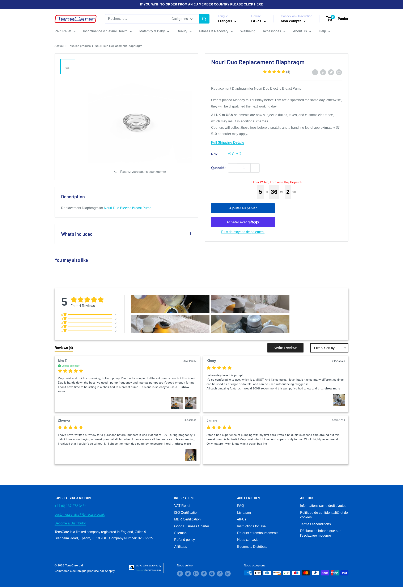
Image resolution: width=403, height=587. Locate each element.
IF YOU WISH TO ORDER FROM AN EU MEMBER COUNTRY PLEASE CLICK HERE (201, 4)
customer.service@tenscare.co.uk (80, 514)
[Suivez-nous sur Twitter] (188, 573)
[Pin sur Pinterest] (323, 72)
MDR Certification (187, 519)
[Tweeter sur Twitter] (331, 72)
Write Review (285, 348)
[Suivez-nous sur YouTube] (212, 573)
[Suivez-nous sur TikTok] (220, 573)
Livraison (244, 512)
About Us (300, 31)
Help (322, 31)
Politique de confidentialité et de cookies (324, 515)
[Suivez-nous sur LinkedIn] (228, 573)
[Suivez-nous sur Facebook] (180, 573)
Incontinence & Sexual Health (105, 31)
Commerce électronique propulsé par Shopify (85, 571)
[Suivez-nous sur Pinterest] (204, 573)
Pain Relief (63, 31)
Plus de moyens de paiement (242, 232)
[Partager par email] (339, 72)
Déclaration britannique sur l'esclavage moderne (320, 533)
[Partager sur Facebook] (315, 72)
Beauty (182, 31)
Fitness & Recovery (213, 31)
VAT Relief (182, 505)
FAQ (240, 505)
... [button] (330, 388)
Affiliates (180, 546)
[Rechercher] (204, 19)
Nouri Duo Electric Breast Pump (127, 208)
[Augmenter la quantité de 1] (255, 168)
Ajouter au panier (243, 208)
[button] (276, 72)
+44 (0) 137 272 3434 (70, 506)
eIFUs (241, 519)
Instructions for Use (251, 526)
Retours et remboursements (257, 533)
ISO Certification (186, 512)
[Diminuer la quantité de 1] (232, 168)
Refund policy (184, 539)
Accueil (59, 45)
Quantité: (218, 168)
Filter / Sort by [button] (324, 348)
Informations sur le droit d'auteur (324, 505)
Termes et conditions (315, 524)
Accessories (272, 31)
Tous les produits (79, 45)
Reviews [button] (64, 348)
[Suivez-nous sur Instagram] (196, 573)
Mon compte (291, 21)
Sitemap (180, 533)
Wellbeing (247, 31)
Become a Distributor (70, 523)
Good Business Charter (191, 526)
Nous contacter (248, 539)
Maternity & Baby (152, 31)
